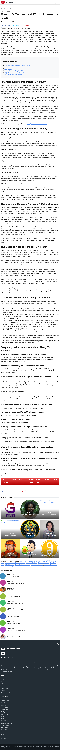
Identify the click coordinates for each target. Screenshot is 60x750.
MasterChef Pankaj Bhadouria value (30, 561)
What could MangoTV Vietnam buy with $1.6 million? (34, 481)
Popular (3, 679)
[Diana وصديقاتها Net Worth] (3, 636)
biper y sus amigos (9, 567)
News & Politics (5, 721)
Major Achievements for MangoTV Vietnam (17, 73)
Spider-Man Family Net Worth (15, 603)
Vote (2, 681)
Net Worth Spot (10, 2)
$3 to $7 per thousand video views (37, 124)
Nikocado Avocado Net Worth (30, 555)
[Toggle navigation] (57, 2)
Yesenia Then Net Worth (14, 623)
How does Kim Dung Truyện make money (38, 563)
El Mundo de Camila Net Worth (16, 610)
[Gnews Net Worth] (10, 509)
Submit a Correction (6, 692)
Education (3, 705)
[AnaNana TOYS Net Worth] (49, 529)
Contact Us (4, 690)
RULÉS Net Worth (10, 535)
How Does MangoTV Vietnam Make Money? (17, 67)
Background (8, 69)
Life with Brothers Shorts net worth (15, 563)
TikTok (2, 686)
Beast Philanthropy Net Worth (15, 583)
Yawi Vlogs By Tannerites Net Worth (17, 630)
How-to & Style (4, 714)
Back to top (55, 644)
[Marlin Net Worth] (3, 589)
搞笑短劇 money (9, 565)
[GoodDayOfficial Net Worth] (49, 548)
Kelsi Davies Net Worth (13, 576)
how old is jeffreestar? (37, 565)
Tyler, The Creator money (22, 565)
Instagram (3, 683)
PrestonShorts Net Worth (10, 555)
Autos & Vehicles (5, 700)
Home (2, 8)
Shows (2, 732)
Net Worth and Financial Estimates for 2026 (17, 65)
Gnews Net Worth (10, 516)
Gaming (3, 712)
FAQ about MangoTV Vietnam (13, 75)
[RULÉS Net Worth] (10, 529)
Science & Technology (6, 730)
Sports (2, 734)
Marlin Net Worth (12, 590)
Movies (3, 716)
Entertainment (4, 707)
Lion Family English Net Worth (15, 596)
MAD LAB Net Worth (30, 535)
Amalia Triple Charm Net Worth (49, 515)
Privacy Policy (4, 688)
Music (2, 718)
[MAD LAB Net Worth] (30, 529)
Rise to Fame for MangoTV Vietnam (15, 71)
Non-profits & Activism (6, 723)
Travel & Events (5, 739)
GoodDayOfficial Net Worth (49, 555)
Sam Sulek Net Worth (13, 616)
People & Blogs (8, 8)
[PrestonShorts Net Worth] (10, 548)
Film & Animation (5, 709)
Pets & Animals (4, 727)
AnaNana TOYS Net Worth (49, 535)
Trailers (3, 736)
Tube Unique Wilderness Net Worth (30, 515)
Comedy (3, 703)
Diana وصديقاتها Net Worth (14, 637)
